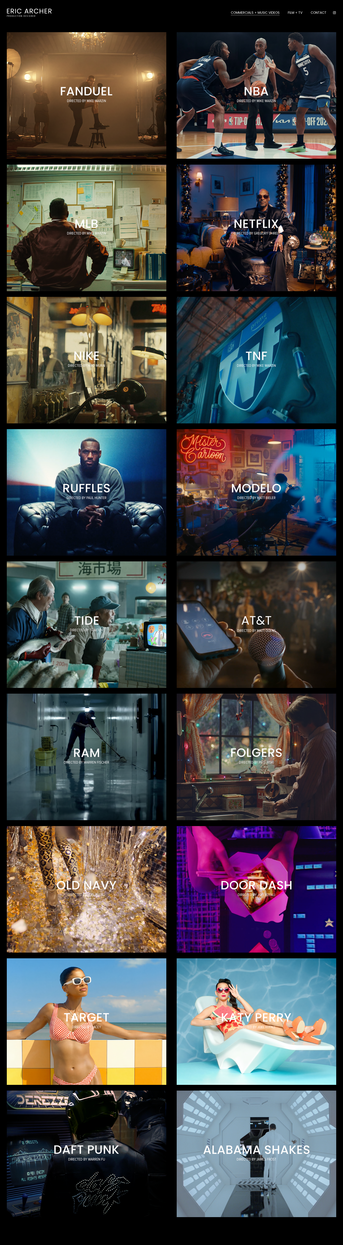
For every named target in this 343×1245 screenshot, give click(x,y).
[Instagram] (334, 12)
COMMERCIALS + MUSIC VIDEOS (255, 12)
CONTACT (318, 12)
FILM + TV (295, 12)
